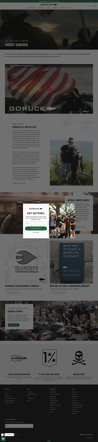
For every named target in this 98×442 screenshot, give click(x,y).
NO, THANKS (36, 232)
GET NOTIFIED (36, 228)
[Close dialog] (72, 206)
